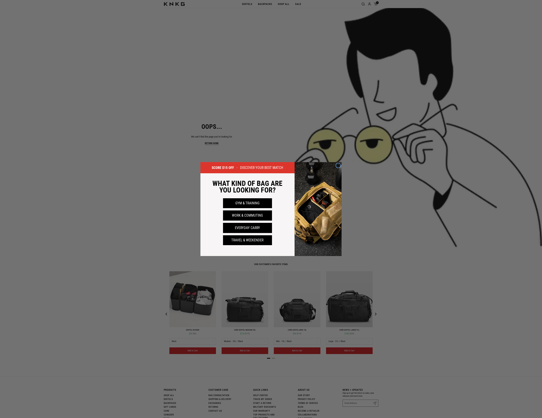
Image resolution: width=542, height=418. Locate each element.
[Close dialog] (338, 165)
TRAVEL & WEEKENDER (247, 240)
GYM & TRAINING (247, 203)
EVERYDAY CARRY (247, 228)
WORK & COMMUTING (247, 215)
